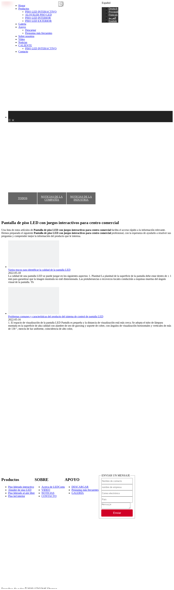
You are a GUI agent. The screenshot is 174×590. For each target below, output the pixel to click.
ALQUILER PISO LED (38, 14)
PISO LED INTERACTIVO (41, 11)
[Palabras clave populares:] (60, 3)
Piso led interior (16, 496)
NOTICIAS (47, 493)
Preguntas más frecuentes (38, 33)
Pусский (113, 11)
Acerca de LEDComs (53, 486)
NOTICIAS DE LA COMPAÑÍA (52, 198)
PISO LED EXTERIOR (38, 20)
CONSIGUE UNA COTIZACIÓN (82, 4)
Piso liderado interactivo (21, 486)
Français (113, 14)
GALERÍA (78, 493)
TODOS (22, 198)
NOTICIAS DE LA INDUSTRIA (81, 198)
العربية (112, 18)
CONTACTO (49, 496)
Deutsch (113, 8)
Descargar (30, 30)
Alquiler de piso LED (19, 489)
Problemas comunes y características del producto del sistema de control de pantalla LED (55, 316)
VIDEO (45, 489)
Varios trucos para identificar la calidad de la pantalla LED (39, 269)
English (113, 21)
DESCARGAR (80, 486)
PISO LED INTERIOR (38, 17)
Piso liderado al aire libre (21, 493)
